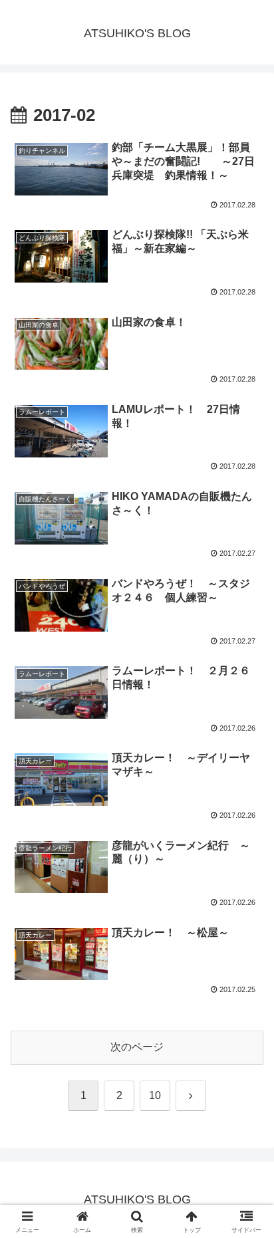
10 (155, 1095)
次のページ (137, 1046)
